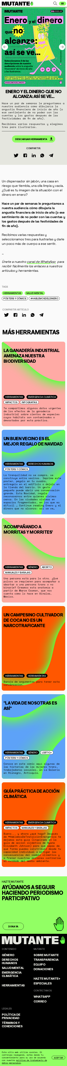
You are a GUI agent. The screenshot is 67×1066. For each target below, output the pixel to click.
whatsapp (42, 996)
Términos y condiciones (12, 1024)
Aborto (47, 567)
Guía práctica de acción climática (31, 793)
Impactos (11, 402)
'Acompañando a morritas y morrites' (28, 528)
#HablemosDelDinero (44, 298)
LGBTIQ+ (47, 752)
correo (40, 1001)
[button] (62, 47)
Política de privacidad (11, 1016)
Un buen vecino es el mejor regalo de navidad (33, 440)
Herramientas (12, 293)
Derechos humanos (40, 463)
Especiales (43, 983)
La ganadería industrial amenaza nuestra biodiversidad (31, 355)
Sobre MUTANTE (46, 955)
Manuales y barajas (17, 572)
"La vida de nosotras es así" (30, 705)
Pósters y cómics (14, 298)
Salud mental (34, 293)
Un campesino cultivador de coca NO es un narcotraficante (33, 619)
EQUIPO (40, 964)
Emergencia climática (42, 396)
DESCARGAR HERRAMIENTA (31, 139)
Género (33, 567)
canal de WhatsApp (41, 261)
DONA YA (13, 926)
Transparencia (46, 959)
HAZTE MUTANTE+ (47, 978)
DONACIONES (43, 969)
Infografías (29, 402)
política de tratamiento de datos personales (24, 1061)
